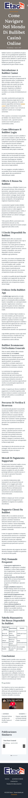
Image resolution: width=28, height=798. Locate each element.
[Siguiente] (24, 746)
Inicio (7, 779)
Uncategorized (14, 11)
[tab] (12, 755)
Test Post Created (9, 740)
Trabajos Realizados (14, 784)
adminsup (11, 47)
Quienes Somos (17, 779)
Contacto (14, 781)
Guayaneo (14, 794)
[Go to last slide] (4, 746)
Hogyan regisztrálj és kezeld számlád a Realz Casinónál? (20, 717)
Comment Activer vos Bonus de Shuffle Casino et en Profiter (7, 718)
